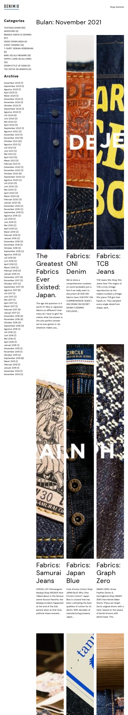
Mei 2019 (8, 225)
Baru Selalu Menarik (15, 55)
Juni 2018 (8, 261)
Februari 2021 (10, 163)
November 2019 (12, 209)
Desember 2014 (12, 371)
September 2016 (12, 325)
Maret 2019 (9, 231)
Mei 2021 (8, 154)
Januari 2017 (10, 312)
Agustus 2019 (11, 215)
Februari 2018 (10, 270)
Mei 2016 (8, 338)
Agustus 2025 (11, 89)
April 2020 (9, 193)
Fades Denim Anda (14, 41)
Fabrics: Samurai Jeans (48, 573)
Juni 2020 (9, 186)
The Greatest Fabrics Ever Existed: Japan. (49, 275)
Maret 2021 (9, 160)
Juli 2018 (8, 257)
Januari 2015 (10, 367)
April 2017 (9, 303)
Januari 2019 (10, 238)
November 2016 (12, 319)
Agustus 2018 (10, 254)
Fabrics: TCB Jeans (108, 263)
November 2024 (12, 102)
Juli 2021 (8, 147)
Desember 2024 (12, 99)
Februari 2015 (10, 364)
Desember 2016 (12, 316)
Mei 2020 (9, 189)
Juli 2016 (8, 332)
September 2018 (12, 251)
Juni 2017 (8, 296)
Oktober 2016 (11, 322)
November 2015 (12, 351)
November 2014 (12, 374)
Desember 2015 (12, 348)
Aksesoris (9, 31)
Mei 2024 (8, 121)
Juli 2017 (8, 293)
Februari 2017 (10, 309)
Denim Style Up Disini (15, 65)
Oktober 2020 (11, 173)
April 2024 (9, 125)
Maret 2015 (9, 361)
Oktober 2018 (11, 248)
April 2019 (9, 228)
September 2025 (12, 86)
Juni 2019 (9, 222)
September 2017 (12, 287)
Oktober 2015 (11, 355)
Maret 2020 (10, 196)
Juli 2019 (8, 218)
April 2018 (9, 264)
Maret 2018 (9, 267)
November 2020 (12, 170)
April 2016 (9, 342)
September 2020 (12, 176)
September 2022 (12, 128)
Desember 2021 (12, 134)
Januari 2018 (10, 274)
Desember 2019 (12, 206)
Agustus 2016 (11, 329)
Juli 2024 (8, 115)
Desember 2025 (12, 83)
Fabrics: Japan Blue (78, 573)
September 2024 (12, 108)
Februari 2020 (11, 199)
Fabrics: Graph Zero (108, 573)
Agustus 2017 (10, 290)
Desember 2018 (12, 241)
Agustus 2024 (11, 112)
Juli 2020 (9, 183)
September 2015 (12, 358)
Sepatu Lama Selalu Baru (18, 58)
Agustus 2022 (11, 131)
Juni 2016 (9, 335)
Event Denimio (12, 45)
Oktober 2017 (10, 283)
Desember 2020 (12, 167)
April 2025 (9, 92)
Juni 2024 (9, 118)
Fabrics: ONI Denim (78, 263)
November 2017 (12, 280)
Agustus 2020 (11, 180)
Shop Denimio (117, 7)
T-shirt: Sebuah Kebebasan (18, 48)
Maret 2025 (10, 95)
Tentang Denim (12, 27)
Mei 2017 (8, 299)
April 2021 (9, 157)
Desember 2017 (12, 277)
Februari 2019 (11, 235)
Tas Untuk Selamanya (16, 69)
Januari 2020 (10, 202)
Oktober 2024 (11, 105)
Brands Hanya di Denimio (18, 34)
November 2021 (12, 138)
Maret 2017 (9, 306)
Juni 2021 (8, 151)
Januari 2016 (10, 345)
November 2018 (12, 244)
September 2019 (12, 212)
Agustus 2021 (10, 144)
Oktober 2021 (11, 141)
